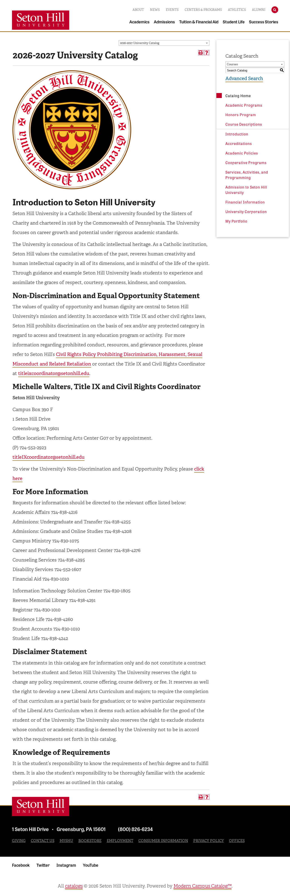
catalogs (74, 886)
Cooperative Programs (246, 162)
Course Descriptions (243, 124)
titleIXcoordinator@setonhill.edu (48, 457)
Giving (19, 840)
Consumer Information (163, 840)
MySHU (66, 840)
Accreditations (238, 143)
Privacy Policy (208, 840)
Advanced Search (244, 78)
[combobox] (164, 43)
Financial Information (245, 202)
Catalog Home (238, 95)
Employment (120, 840)
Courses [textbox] (232, 64)
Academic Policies (241, 153)
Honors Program (240, 114)
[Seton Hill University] (40, 806)
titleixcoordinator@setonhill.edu (53, 373)
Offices (237, 840)
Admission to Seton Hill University (246, 189)
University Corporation (246, 211)
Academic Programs (243, 105)
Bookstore (90, 840)
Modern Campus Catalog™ (203, 886)
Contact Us (42, 840)
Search (274, 8)
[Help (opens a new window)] (206, 52)
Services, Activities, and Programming (246, 174)
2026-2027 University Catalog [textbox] (139, 43)
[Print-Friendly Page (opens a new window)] (200, 52)
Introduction (236, 134)
